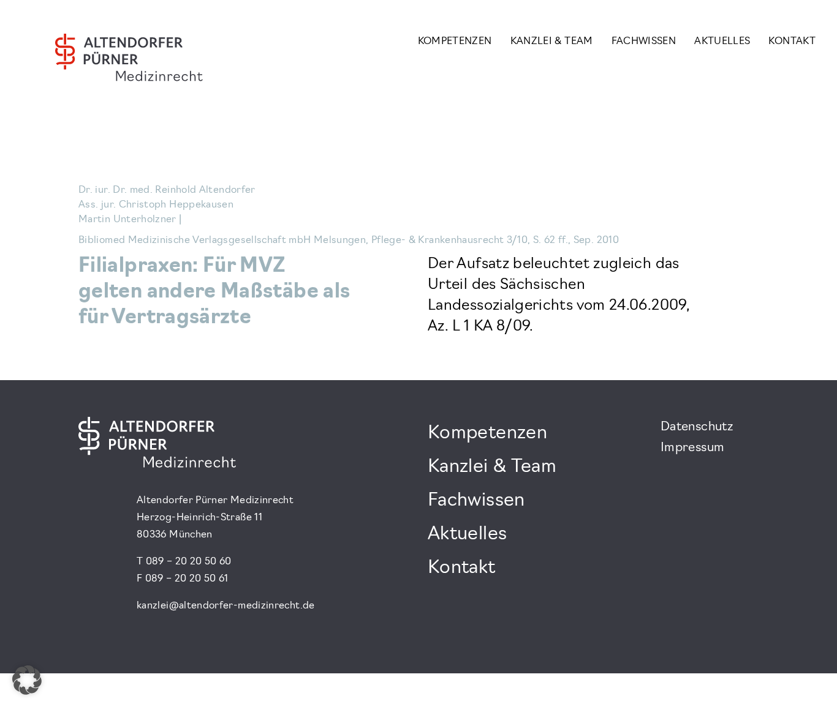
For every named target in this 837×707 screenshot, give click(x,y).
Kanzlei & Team (551, 42)
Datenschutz (697, 427)
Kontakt (792, 42)
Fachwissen (644, 42)
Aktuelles (722, 42)
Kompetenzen (455, 42)
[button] (27, 680)
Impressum (692, 448)
